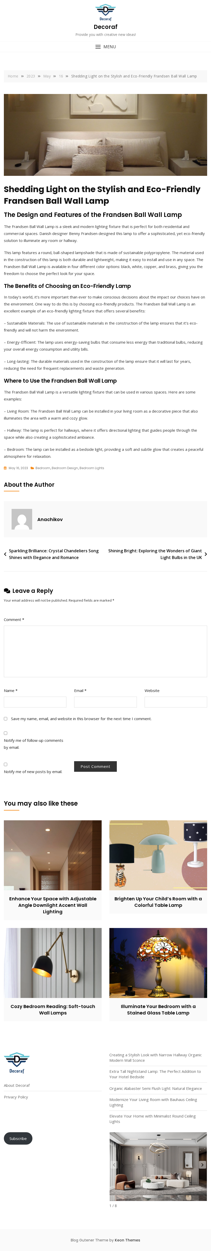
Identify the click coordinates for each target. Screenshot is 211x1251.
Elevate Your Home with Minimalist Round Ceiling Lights (152, 1118)
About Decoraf (17, 1085)
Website (152, 690)
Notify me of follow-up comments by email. (33, 744)
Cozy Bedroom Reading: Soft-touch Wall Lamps (53, 1009)
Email (80, 690)
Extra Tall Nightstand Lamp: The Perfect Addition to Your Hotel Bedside (155, 1074)
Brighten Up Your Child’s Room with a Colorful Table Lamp (158, 901)
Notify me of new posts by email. (33, 771)
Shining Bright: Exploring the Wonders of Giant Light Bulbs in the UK (155, 554)
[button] (105, 46)
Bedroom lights (92, 468)
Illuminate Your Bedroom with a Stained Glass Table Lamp (158, 1009)
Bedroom (43, 468)
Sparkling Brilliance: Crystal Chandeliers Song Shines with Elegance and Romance (54, 554)
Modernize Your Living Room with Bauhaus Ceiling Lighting (153, 1102)
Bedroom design (65, 468)
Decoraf (106, 27)
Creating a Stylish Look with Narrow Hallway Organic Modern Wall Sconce (155, 1057)
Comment (14, 619)
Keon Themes (127, 1240)
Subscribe (18, 1138)
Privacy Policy (16, 1096)
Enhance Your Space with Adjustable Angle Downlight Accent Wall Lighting (52, 905)
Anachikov (50, 519)
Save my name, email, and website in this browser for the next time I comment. (81, 718)
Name (10, 690)
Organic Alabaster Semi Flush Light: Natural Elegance (155, 1088)
